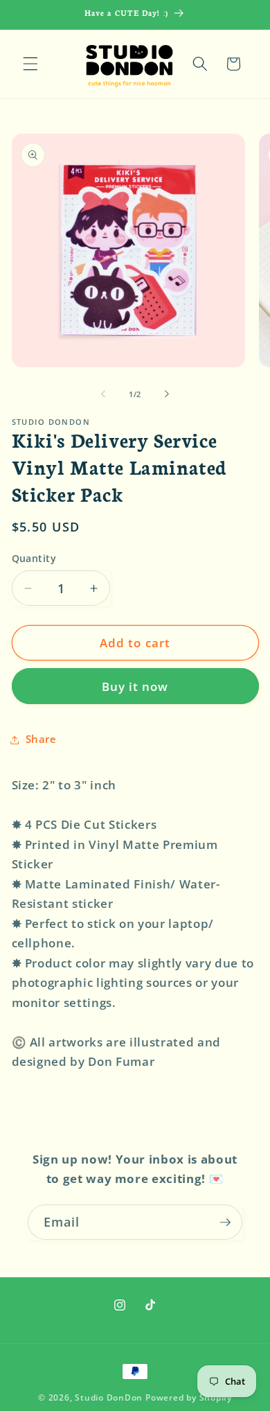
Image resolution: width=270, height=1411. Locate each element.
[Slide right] (167, 394)
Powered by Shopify (188, 1397)
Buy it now (135, 686)
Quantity (34, 558)
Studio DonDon (109, 1397)
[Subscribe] (225, 1222)
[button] (30, 63)
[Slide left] (103, 394)
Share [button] (41, 739)
